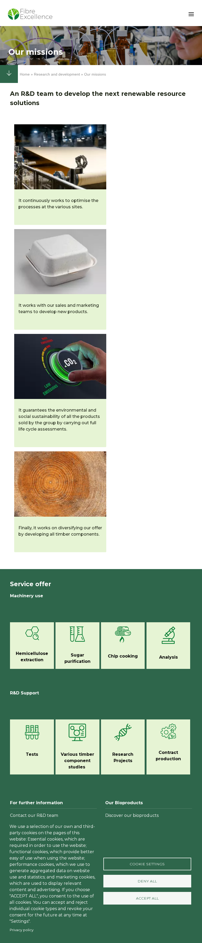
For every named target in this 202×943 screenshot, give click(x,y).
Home (25, 74)
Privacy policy (21, 930)
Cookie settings (147, 864)
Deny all (147, 881)
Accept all (147, 898)
